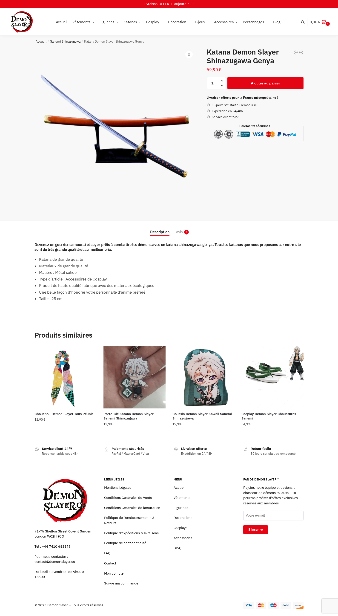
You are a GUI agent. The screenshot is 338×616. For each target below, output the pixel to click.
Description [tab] (159, 231)
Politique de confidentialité (125, 543)
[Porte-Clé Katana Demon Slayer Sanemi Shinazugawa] (134, 377)
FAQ (107, 553)
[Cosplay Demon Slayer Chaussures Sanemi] (272, 377)
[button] (189, 54)
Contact (110, 563)
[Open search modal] (305, 22)
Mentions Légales (117, 487)
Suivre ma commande (121, 583)
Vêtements (182, 497)
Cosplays (180, 528)
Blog (177, 548)
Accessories (183, 538)
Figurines (181, 508)
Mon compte (113, 573)
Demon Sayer (57, 605)
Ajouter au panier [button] (65, 433)
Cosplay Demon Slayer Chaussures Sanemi (268, 416)
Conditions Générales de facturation (132, 508)
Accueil (41, 41)
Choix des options (272, 433)
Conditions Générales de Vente (128, 497)
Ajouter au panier (265, 83)
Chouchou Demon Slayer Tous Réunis (63, 414)
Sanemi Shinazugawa (65, 41)
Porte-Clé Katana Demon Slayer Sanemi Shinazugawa (128, 416)
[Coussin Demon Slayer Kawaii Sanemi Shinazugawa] (203, 377)
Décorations (183, 517)
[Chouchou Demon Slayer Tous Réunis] (65, 377)
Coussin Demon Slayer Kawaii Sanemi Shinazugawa (202, 416)
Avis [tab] (179, 231)
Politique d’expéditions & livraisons (131, 533)
